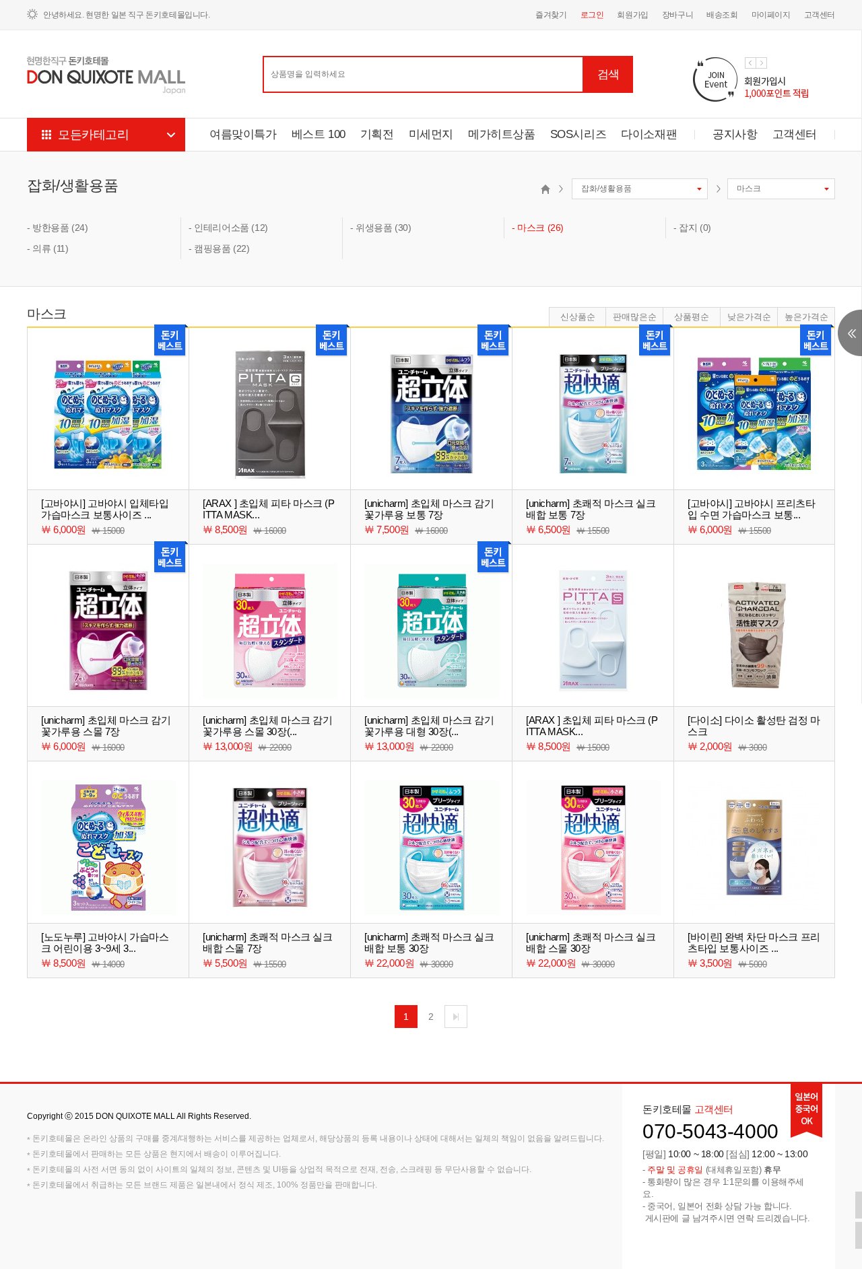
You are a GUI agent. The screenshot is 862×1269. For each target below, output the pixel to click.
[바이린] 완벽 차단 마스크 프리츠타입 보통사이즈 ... (754, 942)
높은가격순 (806, 317)
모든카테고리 (93, 134)
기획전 (377, 134)
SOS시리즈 (578, 134)
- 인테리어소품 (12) (228, 227)
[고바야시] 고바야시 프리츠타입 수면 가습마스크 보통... (752, 509)
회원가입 (632, 15)
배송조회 (721, 15)
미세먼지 (431, 134)
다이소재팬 (649, 134)
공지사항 (734, 134)
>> (455, 1016)
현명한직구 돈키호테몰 (106, 76)
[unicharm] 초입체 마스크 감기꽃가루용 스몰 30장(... (268, 725)
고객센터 (819, 15)
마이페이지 (771, 15)
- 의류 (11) (47, 248)
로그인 (592, 15)
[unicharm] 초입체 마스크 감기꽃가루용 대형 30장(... (429, 725)
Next (761, 63)
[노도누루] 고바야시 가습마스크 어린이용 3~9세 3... (105, 942)
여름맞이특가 (243, 134)
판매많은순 (635, 317)
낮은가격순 (749, 317)
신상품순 (577, 317)
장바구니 (677, 15)
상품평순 (691, 317)
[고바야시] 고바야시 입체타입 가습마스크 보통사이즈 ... (105, 509)
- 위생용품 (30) (380, 227)
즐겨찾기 (550, 15)
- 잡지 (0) (692, 227)
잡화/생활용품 (72, 185)
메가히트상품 (501, 134)
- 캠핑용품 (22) (219, 248)
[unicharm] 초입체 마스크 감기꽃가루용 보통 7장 (429, 509)
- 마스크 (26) (538, 227)
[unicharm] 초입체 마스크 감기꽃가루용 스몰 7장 (106, 725)
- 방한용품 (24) (57, 227)
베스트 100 (318, 134)
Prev (750, 63)
